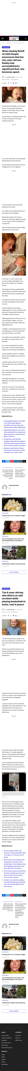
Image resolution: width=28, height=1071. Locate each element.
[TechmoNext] (14, 38)
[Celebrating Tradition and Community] (14, 552)
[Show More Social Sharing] (19, 83)
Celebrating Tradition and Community (13, 564)
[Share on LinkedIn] (16, 83)
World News (6, 47)
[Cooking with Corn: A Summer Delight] (14, 504)
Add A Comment (14, 572)
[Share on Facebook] (8, 83)
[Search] (25, 38)
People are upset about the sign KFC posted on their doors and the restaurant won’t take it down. (14, 450)
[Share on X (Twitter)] (11, 83)
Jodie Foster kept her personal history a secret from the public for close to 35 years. (20, 473)
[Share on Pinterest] (13, 83)
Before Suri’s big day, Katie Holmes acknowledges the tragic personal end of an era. (7, 907)
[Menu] (3, 38)
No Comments (6, 79)
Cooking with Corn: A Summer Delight (13, 515)
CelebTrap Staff (10, 77)
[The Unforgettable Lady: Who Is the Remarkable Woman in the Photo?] (14, 527)
